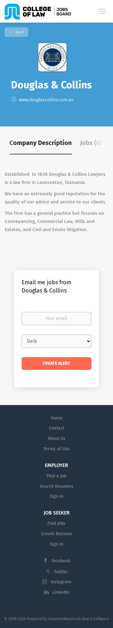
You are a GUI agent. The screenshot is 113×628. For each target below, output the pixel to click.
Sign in (56, 496)
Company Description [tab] (40, 143)
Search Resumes (56, 486)
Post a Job (56, 476)
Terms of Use (56, 449)
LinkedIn (60, 592)
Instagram (61, 582)
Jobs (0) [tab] (91, 143)
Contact (56, 428)
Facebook (60, 561)
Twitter (61, 572)
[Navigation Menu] (102, 11)
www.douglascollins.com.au (46, 100)
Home (56, 418)
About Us (57, 438)
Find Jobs (56, 523)
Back (19, 32)
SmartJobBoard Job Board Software (78, 619)
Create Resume (56, 533)
